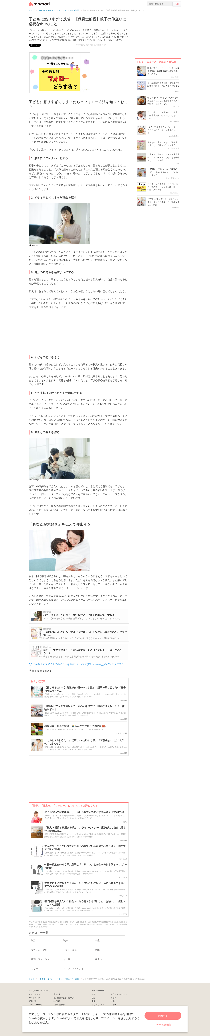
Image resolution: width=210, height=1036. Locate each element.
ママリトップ (34, 994)
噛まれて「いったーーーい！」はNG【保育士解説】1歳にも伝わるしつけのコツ (163, 70)
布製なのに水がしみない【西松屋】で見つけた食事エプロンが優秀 (163, 144)
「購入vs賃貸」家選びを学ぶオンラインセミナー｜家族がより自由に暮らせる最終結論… (85, 829)
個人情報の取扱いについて (64, 997)
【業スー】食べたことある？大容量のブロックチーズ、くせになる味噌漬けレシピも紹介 (163, 157)
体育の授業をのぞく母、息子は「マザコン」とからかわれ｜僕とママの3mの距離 (85, 866)
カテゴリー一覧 (35, 1004)
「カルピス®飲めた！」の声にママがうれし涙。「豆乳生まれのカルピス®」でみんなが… (84, 742)
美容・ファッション (119, 994)
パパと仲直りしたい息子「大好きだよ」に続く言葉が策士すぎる (79, 615)
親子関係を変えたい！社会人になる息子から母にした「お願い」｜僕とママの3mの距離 (85, 903)
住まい (113, 1001)
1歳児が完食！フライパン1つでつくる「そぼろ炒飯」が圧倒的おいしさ (163, 130)
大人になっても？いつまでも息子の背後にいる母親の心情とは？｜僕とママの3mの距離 (85, 847)
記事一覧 (32, 1001)
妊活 (93, 994)
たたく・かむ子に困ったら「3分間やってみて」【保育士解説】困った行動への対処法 (163, 186)
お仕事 (113, 997)
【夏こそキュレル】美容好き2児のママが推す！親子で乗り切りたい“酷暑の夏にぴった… (85, 689)
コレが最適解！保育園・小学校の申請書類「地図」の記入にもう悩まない (163, 85)
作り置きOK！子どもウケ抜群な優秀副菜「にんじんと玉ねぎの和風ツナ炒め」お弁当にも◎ (163, 100)
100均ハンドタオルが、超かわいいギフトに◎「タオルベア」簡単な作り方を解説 (163, 201)
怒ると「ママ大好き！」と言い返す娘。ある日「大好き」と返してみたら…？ (82, 651)
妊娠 (93, 997)
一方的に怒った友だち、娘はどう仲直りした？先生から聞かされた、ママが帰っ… (85, 633)
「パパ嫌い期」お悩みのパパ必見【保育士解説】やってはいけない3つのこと (162, 115)
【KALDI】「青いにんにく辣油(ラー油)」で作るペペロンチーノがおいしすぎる (162, 172)
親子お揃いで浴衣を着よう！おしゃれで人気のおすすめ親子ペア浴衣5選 (84, 812)
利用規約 (57, 1001)
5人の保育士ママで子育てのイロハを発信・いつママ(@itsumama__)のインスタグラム (76, 664)
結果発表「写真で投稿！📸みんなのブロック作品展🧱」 (75, 726)
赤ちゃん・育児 (98, 1004)
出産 (93, 1001)
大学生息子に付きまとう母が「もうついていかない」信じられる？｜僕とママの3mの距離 (85, 884)
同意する (163, 1015)
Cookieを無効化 (163, 1024)
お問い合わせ (59, 1004)
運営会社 (57, 994)
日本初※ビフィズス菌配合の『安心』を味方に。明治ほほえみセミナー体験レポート (84, 708)
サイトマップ (34, 997)
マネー (113, 1004)
